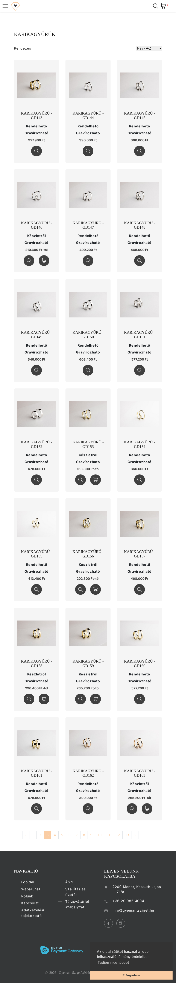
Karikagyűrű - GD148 (139, 225)
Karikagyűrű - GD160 (139, 663)
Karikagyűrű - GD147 (88, 225)
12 (118, 835)
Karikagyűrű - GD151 (139, 334)
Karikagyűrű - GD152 (36, 444)
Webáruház (31, 889)
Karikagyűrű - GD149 (36, 334)
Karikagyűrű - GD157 (139, 554)
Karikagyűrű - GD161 (36, 773)
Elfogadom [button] (131, 975)
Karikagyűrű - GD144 (88, 115)
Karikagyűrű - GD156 (88, 554)
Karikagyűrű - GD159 (88, 663)
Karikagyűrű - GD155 (36, 554)
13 (127, 835)
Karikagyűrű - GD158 (36, 663)
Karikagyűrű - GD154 (139, 444)
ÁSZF (69, 882)
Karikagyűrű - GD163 (139, 773)
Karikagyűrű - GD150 (88, 334)
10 (100, 835)
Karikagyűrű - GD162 (88, 773)
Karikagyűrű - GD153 (88, 444)
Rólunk (27, 896)
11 (109, 835)
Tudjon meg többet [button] (113, 962)
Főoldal (27, 882)
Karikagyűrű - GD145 (139, 115)
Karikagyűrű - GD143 (36, 115)
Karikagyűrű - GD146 (36, 225)
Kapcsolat (30, 903)
